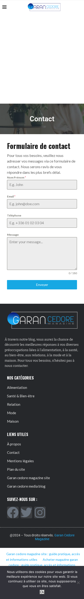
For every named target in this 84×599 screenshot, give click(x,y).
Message (13, 234)
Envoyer (42, 285)
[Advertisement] (42, 59)
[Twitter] (26, 512)
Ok (42, 592)
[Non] (78, 582)
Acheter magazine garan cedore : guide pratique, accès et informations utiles (41, 565)
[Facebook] (13, 512)
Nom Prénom (16, 177)
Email (11, 196)
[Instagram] (40, 512)
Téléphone (14, 215)
